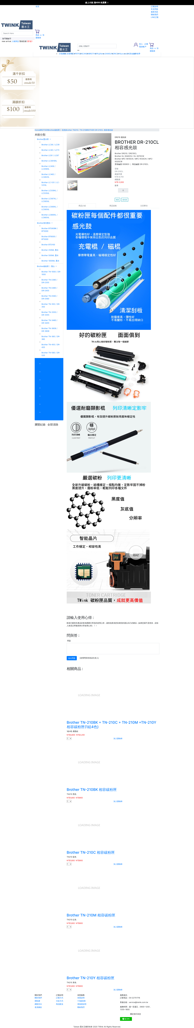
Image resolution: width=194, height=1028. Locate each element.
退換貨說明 (81, 1004)
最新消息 (154, 12)
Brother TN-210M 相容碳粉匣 (91, 915)
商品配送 (59, 1004)
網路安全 (38, 1004)
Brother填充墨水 (44, 223)
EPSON (79, 54)
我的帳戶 (142, 47)
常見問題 (154, 9)
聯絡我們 (154, 14)
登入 (141, 44)
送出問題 (71, 658)
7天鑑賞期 (81, 1001)
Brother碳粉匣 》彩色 (46, 361)
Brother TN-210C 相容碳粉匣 (91, 852)
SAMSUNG (109, 54)
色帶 (138, 54)
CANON (85, 54)
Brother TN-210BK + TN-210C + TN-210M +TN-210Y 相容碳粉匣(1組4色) (111, 724)
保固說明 (81, 998)
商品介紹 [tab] (82, 206)
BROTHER (93, 54)
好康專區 (70, 54)
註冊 (146, 44)
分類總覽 (62, 54)
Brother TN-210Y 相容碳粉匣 (90, 978)
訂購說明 (154, 6)
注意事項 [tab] (144, 206)
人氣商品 (15, 41)
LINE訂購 (154, 17)
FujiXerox (101, 54)
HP (75, 54)
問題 (69, 641)
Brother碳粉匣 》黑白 (46, 266)
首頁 (37, 6)
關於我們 (38, 998)
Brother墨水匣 (43, 139)
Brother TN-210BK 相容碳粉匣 (92, 789)
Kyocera (123, 54)
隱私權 (37, 1001)
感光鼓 (124, 200)
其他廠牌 (133, 54)
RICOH (117, 54)
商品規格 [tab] (113, 206)
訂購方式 (59, 998)
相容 (117, 200)
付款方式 (59, 1001)
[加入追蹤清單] (157, 134)
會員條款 (38, 1007)
